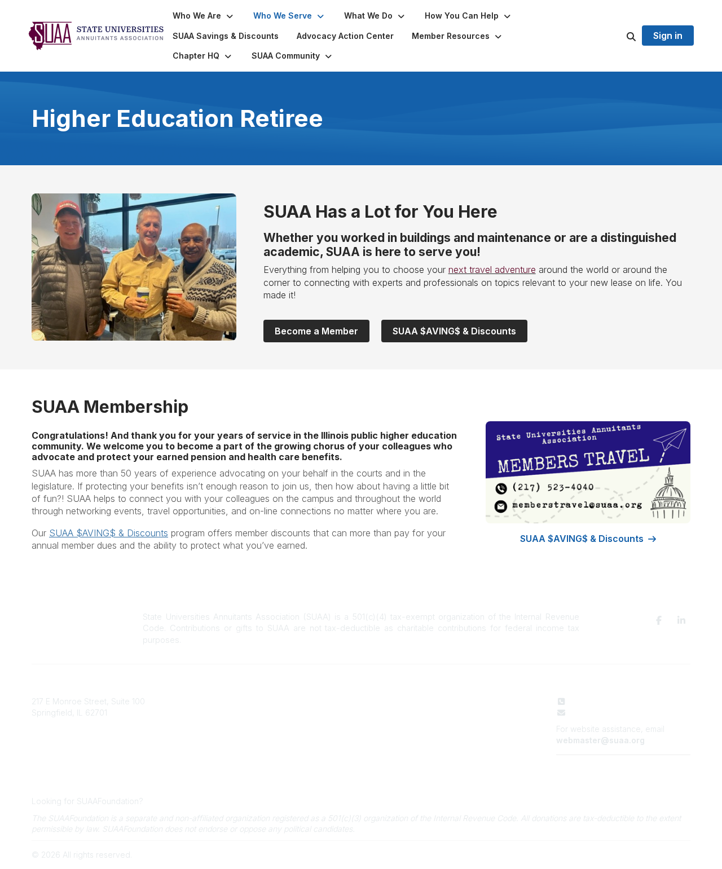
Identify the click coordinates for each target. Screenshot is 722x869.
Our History (284, 712)
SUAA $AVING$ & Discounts (454, 331)
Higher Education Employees (464, 712)
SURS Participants (444, 701)
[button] (204, 16)
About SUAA (286, 701)
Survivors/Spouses (446, 734)
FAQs (273, 734)
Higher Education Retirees (459, 723)
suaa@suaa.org (599, 712)
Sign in (668, 35)
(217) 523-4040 (598, 701)
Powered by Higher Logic (642, 854)
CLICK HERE (168, 801)
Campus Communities (302, 723)
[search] (617, 36)
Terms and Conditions (596, 766)
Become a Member (316, 331)
